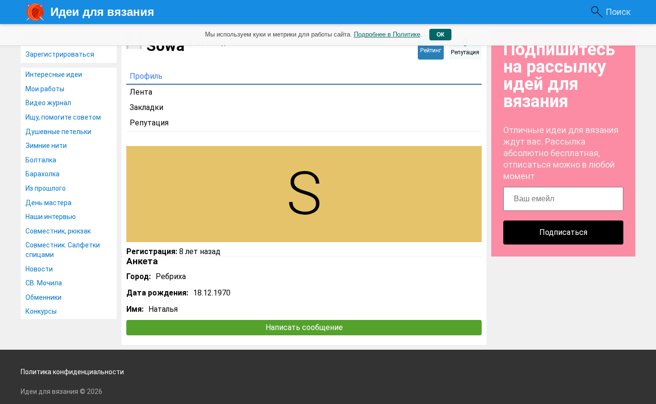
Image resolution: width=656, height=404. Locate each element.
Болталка (40, 160)
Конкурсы (41, 311)
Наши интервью (50, 216)
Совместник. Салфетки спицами (62, 249)
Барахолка (42, 174)
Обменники (43, 297)
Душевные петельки (58, 131)
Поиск (618, 12)
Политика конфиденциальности (72, 372)
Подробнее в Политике (387, 34)
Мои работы (44, 89)
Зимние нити (46, 145)
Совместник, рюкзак (58, 231)
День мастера (48, 203)
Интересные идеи (53, 74)
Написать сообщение (304, 327)
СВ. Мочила (43, 283)
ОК (440, 34)
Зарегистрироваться (59, 54)
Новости (39, 269)
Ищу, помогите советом (63, 117)
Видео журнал (48, 103)
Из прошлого (45, 188)
